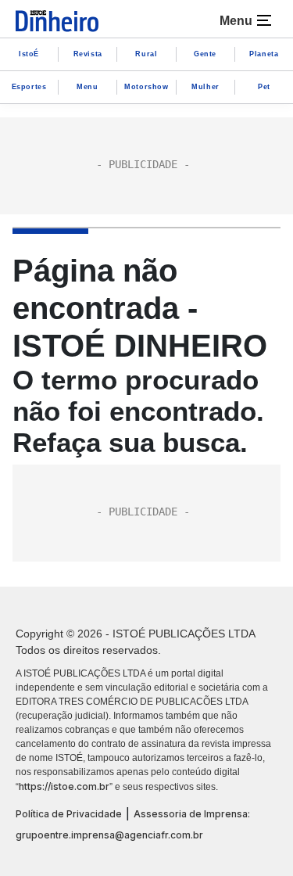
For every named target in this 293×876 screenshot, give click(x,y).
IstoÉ (29, 54)
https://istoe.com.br (64, 786)
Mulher (205, 87)
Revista (87, 54)
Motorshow (146, 87)
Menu (87, 87)
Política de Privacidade (69, 814)
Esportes (29, 87)
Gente (205, 54)
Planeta (263, 54)
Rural (146, 54)
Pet (264, 87)
